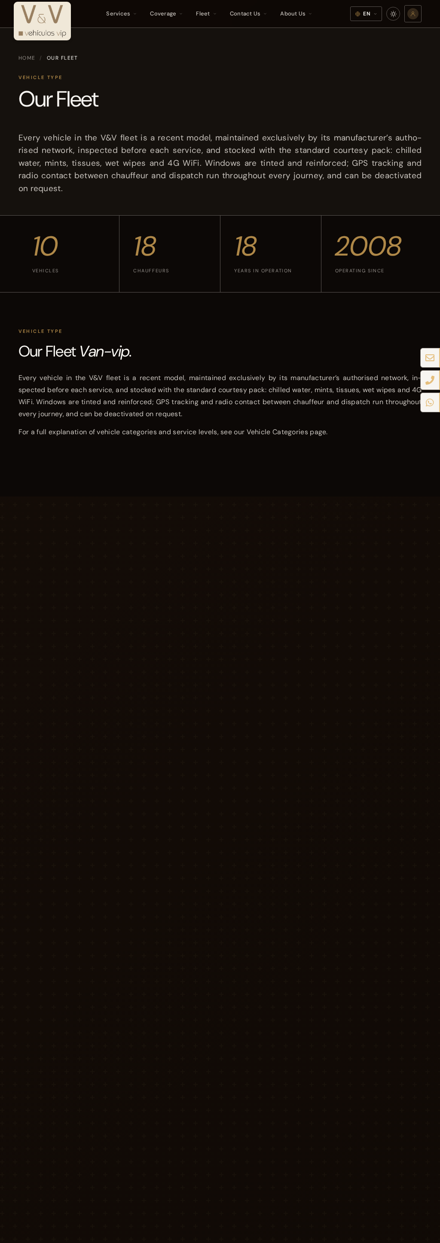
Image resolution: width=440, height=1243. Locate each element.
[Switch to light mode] (393, 14)
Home (27, 58)
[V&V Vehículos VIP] (42, 18)
